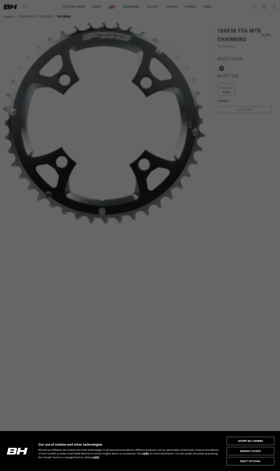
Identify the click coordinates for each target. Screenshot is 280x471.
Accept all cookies (250, 441)
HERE (145, 453)
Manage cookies (250, 451)
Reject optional (250, 461)
